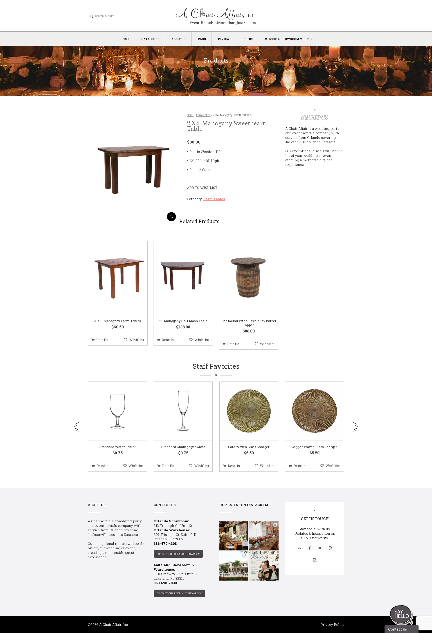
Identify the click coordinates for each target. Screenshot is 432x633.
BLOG (202, 39)
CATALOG (148, 39)
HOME (124, 39)
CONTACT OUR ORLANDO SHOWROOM (178, 554)
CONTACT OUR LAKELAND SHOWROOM (179, 593)
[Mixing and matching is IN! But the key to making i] (233, 535)
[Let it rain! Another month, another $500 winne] (263, 565)
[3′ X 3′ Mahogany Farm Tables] (112, 277)
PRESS (248, 39)
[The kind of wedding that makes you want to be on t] (233, 565)
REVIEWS (225, 39)
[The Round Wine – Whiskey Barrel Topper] (243, 277)
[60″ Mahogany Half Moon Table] (177, 277)
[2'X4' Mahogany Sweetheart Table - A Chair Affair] (133, 219)
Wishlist (136, 339)
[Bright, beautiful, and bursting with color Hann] (263, 535)
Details (102, 339)
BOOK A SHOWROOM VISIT (289, 39)
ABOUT (176, 39)
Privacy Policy (332, 624)
